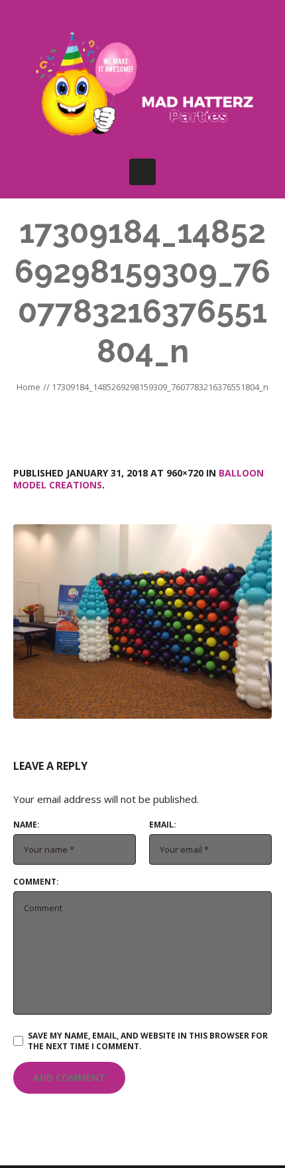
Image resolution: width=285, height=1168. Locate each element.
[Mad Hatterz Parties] (142, 86)
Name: (26, 825)
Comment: (36, 882)
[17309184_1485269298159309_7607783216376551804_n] (142, 621)
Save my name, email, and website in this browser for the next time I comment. (148, 1041)
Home (28, 387)
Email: (162, 825)
